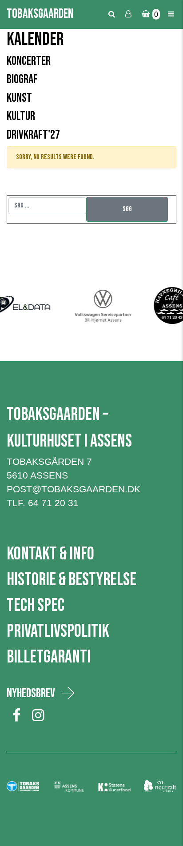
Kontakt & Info (50, 554)
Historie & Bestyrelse (71, 580)
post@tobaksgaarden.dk (73, 489)
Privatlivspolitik (58, 631)
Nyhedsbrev (31, 693)
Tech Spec (35, 605)
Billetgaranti (49, 657)
